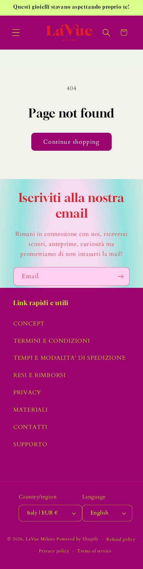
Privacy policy (54, 551)
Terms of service (94, 551)
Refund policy (121, 539)
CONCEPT (29, 323)
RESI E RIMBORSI (39, 375)
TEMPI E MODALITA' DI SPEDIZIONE (69, 358)
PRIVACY (27, 392)
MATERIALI (30, 410)
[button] (16, 32)
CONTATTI (30, 427)
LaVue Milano (40, 539)
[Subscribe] (120, 276)
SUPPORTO (30, 444)
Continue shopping (71, 142)
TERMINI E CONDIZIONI (51, 341)
